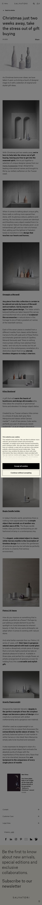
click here (25, 460)
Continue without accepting (21, 473)
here (24, 455)
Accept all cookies (21, 466)
